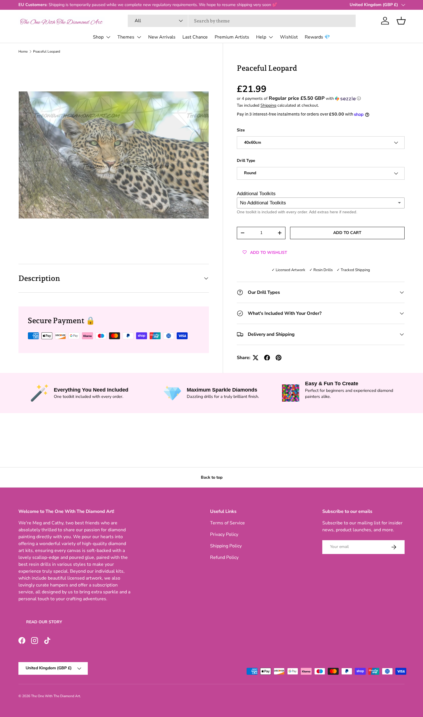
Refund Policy (224, 557)
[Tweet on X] (255, 357)
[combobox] (242, 21)
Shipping (268, 105)
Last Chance (195, 37)
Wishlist (289, 37)
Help (261, 37)
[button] (401, 20)
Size (241, 130)
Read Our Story (44, 622)
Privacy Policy (224, 534)
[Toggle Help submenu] (270, 37)
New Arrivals (162, 37)
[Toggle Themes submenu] (139, 37)
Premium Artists (232, 37)
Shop (98, 37)
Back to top (211, 477)
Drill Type (246, 160)
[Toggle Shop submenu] (108, 37)
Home (23, 51)
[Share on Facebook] (267, 357)
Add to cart (347, 232)
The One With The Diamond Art (55, 696)
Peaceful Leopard (46, 51)
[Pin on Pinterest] (278, 357)
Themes (125, 37)
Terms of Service (227, 523)
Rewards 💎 (317, 37)
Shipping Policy (226, 546)
